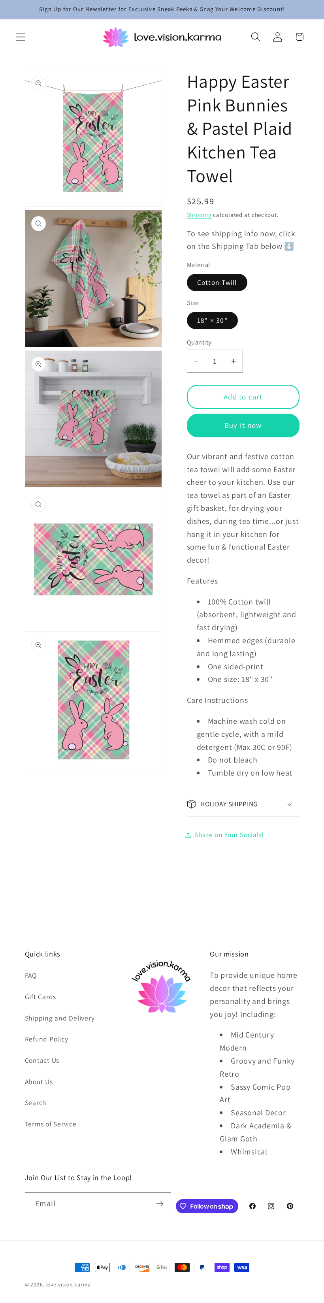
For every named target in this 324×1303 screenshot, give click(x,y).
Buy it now (243, 425)
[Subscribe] (160, 1203)
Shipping (199, 214)
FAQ (31, 975)
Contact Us (42, 1060)
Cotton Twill (217, 282)
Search (36, 1102)
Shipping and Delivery (60, 1017)
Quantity (199, 342)
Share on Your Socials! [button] (229, 834)
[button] (21, 37)
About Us (39, 1081)
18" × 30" (212, 320)
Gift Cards (41, 996)
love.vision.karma (68, 1284)
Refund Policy (46, 1038)
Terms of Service (51, 1123)
